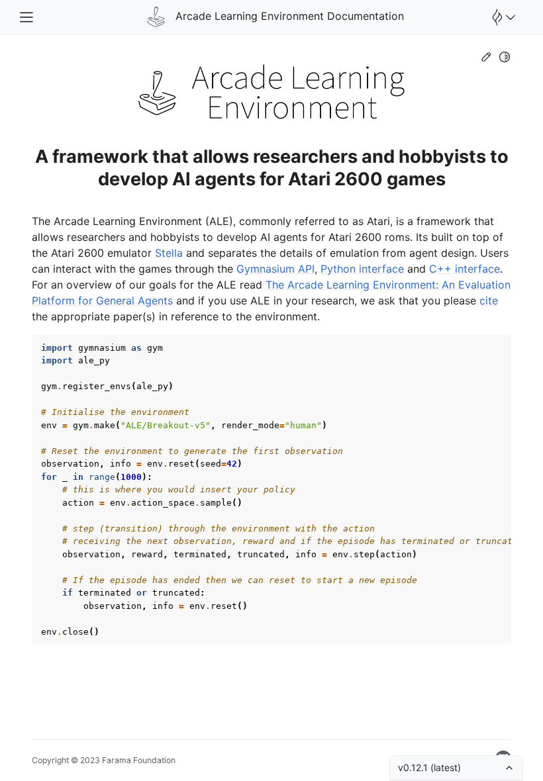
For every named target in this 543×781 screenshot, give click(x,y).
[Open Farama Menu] (502, 17)
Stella (169, 252)
